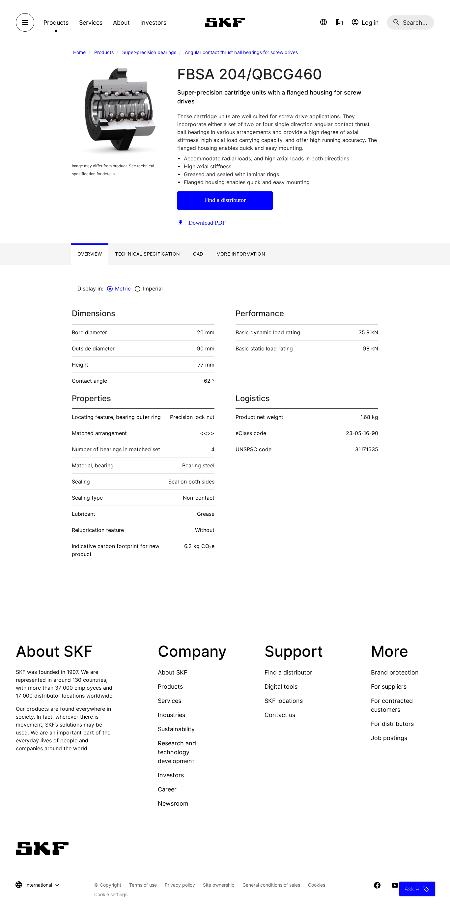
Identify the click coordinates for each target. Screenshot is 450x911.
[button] (323, 22)
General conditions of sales (271, 885)
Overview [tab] (89, 254)
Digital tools (281, 686)
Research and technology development (177, 752)
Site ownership (219, 885)
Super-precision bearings (149, 52)
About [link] (121, 22)
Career (167, 789)
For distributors (392, 723)
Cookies (316, 885)
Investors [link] (153, 22)
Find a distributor (225, 200)
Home (79, 52)
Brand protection (395, 672)
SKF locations (284, 700)
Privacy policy (180, 885)
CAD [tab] (198, 254)
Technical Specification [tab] (147, 254)
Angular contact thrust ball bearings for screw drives (241, 52)
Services (169, 700)
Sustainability (176, 729)
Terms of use (143, 885)
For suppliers (389, 686)
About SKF (172, 672)
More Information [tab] (240, 254)
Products (104, 52)
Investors (171, 775)
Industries (171, 714)
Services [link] (90, 22)
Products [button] (56, 22)
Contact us (280, 714)
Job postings (389, 737)
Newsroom (173, 803)
